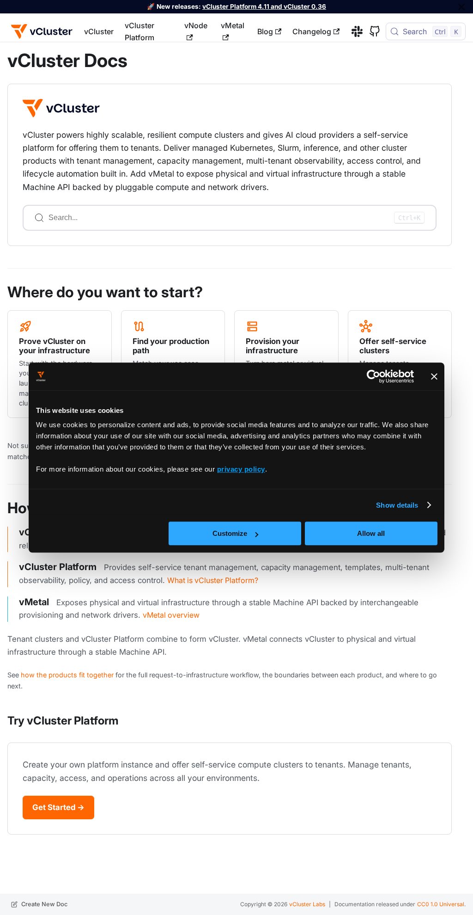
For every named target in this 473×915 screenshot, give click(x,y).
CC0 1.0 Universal (440, 904)
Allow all (371, 533)
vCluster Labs (307, 904)
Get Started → (58, 807)
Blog (265, 31)
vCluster (99, 31)
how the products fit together (67, 675)
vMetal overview (171, 615)
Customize (229, 533)
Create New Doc (44, 904)
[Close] (461, 6)
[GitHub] (371, 31)
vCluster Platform (139, 31)
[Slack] (354, 31)
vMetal (232, 25)
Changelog (311, 31)
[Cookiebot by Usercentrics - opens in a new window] (373, 376)
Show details (397, 505)
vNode (195, 25)
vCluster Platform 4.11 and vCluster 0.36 (264, 6)
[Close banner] (434, 376)
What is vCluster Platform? (212, 580)
